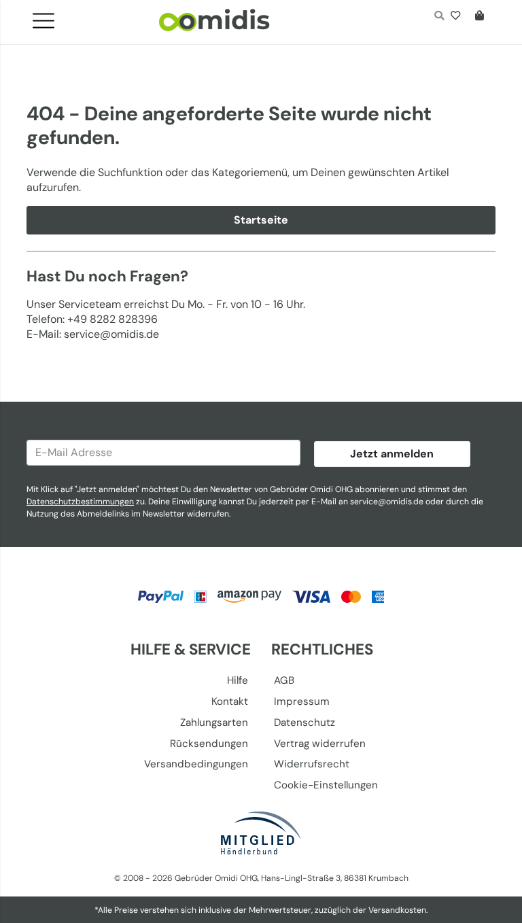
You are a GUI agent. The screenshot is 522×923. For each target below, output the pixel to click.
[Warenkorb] (482, 17)
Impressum (302, 701)
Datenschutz (304, 722)
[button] (49, 17)
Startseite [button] (261, 220)
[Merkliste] (458, 17)
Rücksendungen (209, 743)
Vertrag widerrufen (320, 743)
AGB (284, 680)
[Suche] (438, 17)
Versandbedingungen (196, 764)
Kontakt (229, 701)
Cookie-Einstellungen (326, 785)
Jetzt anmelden (392, 454)
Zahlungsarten (214, 722)
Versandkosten (397, 910)
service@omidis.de (386, 501)
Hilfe (237, 680)
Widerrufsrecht (311, 764)
